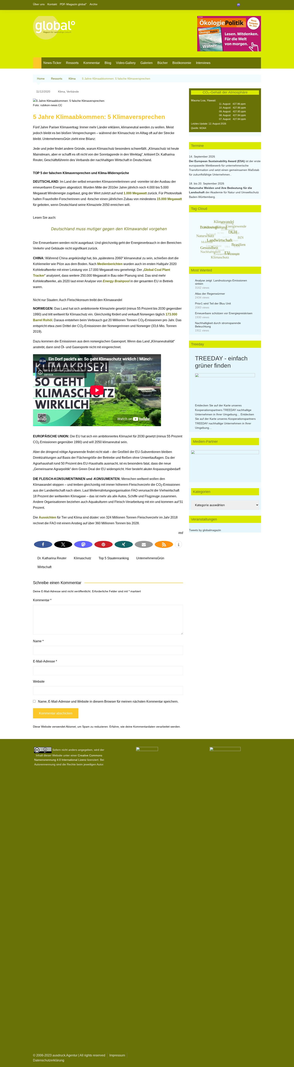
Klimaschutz (82, 558)
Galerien (146, 63)
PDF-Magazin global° (73, 4)
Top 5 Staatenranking (114, 558)
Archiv (93, 4)
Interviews (203, 63)
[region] (225, 462)
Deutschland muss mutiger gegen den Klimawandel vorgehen (109, 228)
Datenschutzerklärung (48, 1060)
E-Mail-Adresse (45, 661)
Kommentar (91, 63)
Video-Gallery (126, 63)
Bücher (162, 63)
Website (39, 681)
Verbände (73, 91)
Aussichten (48, 517)
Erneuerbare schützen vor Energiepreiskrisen (223, 313)
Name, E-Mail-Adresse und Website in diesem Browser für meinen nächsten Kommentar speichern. (108, 701)
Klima (61, 91)
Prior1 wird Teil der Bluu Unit (213, 303)
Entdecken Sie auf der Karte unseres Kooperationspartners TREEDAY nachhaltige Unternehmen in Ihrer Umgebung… (223, 410)
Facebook (244, 5)
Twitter (251, 5)
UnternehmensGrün (150, 558)
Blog (108, 63)
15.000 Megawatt (169, 199)
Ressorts (72, 63)
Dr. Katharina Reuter (51, 558)
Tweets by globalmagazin (205, 530)
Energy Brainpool (116, 281)
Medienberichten (110, 264)
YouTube (258, 5)
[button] (43, 544)
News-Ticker (52, 63)
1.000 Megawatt (135, 193)
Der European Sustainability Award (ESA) (217, 161)
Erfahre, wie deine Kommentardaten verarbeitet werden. (145, 726)
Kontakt (52, 4)
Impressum (117, 1055)
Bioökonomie (181, 63)
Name (38, 641)
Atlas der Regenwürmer (210, 293)
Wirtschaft (44, 567)
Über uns (39, 4)
